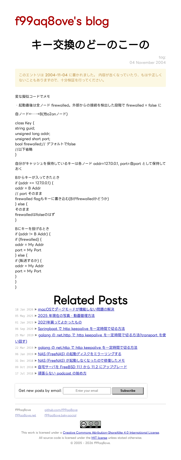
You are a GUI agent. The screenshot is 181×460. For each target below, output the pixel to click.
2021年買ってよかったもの (60, 322)
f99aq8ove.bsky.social (60, 415)
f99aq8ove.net (25, 415)
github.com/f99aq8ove (61, 409)
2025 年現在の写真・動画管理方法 (66, 316)
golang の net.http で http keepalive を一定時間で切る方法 (87, 347)
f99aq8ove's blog (62, 21)
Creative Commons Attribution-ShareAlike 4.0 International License (111, 432)
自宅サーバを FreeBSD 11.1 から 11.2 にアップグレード (82, 367)
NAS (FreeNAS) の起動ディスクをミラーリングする (79, 354)
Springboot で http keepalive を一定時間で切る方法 (81, 329)
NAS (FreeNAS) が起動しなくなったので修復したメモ (81, 360)
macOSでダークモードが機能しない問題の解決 (76, 309)
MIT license (99, 437)
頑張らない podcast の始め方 (62, 373)
